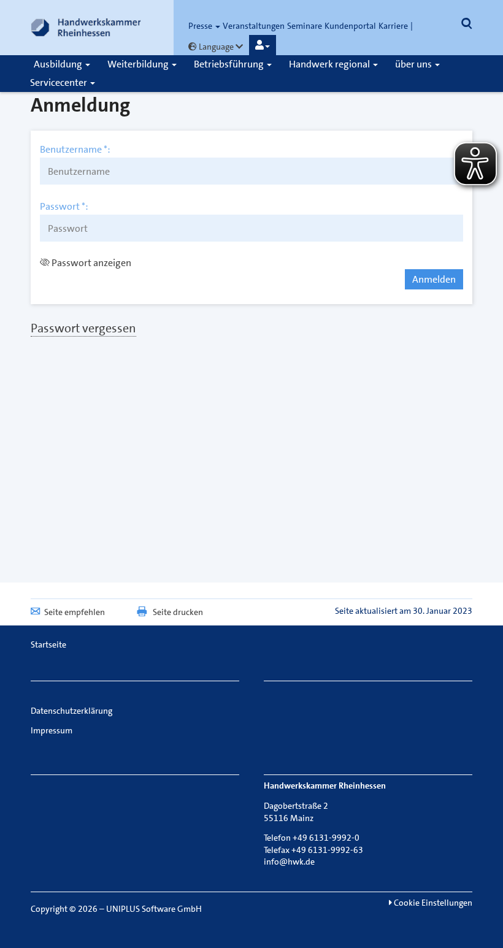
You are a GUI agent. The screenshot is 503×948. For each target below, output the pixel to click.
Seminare (304, 25)
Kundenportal (350, 25)
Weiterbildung (139, 64)
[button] (262, 45)
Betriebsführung (230, 64)
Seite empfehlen (74, 611)
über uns (414, 64)
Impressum (51, 730)
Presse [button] (201, 25)
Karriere (393, 25)
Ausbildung (59, 64)
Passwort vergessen (83, 328)
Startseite (48, 644)
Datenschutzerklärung (71, 710)
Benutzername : (75, 150)
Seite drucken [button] (178, 611)
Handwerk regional (330, 64)
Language (216, 46)
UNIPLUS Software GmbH (154, 908)
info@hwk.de (289, 861)
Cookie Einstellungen (432, 902)
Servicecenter (59, 82)
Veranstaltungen (254, 25)
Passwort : (64, 207)
